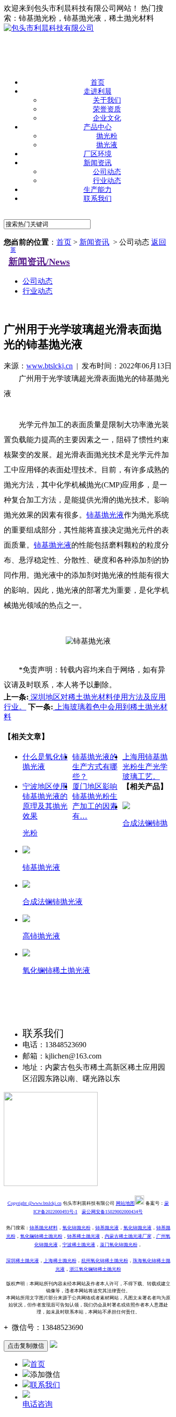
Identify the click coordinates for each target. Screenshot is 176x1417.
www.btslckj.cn (49, 366)
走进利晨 (98, 91)
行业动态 (107, 180)
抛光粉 (106, 136)
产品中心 (98, 127)
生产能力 (98, 189)
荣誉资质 (107, 109)
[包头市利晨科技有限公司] (49, 28)
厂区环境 (98, 154)
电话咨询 (38, 1404)
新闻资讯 (98, 163)
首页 (98, 82)
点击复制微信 (26, 1345)
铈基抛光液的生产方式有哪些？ (94, 766)
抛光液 (106, 145)
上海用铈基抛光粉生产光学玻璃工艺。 (145, 766)
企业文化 (107, 118)
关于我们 (107, 100)
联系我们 (98, 198)
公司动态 (107, 171)
